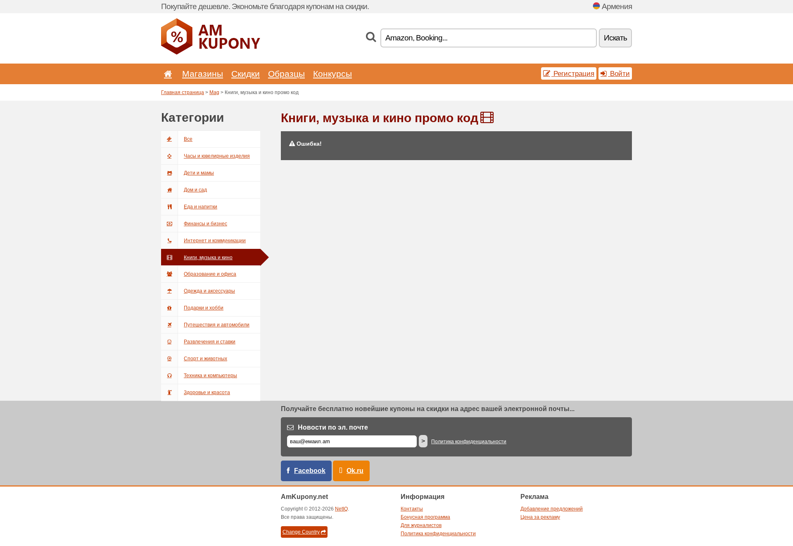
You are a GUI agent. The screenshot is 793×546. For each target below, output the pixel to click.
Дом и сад (195, 190)
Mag (214, 92)
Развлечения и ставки (209, 342)
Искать (615, 37)
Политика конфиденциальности (468, 441)
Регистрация (572, 73)
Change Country (301, 532)
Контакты (412, 509)
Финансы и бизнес (205, 224)
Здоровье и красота (207, 392)
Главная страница (182, 92)
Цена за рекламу (540, 517)
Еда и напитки (200, 207)
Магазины (202, 73)
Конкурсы (332, 73)
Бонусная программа (425, 517)
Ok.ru (355, 470)
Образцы (286, 73)
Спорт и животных (205, 359)
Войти (619, 73)
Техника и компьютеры (210, 375)
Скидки (245, 73)
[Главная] (166, 73)
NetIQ (341, 509)
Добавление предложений (551, 509)
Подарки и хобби (203, 308)
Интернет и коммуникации (215, 240)
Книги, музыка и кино (208, 257)
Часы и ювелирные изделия (217, 156)
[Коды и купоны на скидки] (210, 53)
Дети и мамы (199, 173)
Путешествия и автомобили (216, 325)
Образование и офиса (210, 274)
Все (188, 139)
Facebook (309, 470)
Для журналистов (421, 525)
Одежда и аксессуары (209, 291)
